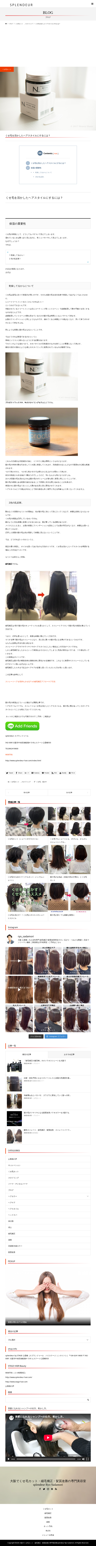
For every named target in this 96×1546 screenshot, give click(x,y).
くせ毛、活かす (41, 782)
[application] (48, 1438)
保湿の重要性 (36, 168)
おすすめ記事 (69, 1054)
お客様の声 (12, 1159)
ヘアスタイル (13, 1209)
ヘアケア (11, 1202)
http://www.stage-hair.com (16, 1382)
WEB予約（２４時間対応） (16, 1373)
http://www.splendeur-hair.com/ (18, 1377)
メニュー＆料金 (48, 1535)
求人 (10, 1227)
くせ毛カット (7, 69)
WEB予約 (9, 754)
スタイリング (26, 782)
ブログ (11, 1190)
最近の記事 (26, 1054)
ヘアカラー (12, 1196)
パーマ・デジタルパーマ (18, 1184)
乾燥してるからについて (43, 172)
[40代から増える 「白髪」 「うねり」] (19, 961)
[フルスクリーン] (87, 1459)
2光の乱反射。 (40, 177)
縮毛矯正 (11, 1233)
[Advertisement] (48, 45)
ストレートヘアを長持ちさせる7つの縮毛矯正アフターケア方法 (30, 681)
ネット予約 (48, 1526)
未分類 (11, 1221)
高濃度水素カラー (15, 1246)
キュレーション (14, 1165)
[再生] (8, 1459)
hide (55, 153)
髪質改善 (11, 1252)
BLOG (48, 1530)
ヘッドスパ (12, 1215)
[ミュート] (83, 1459)
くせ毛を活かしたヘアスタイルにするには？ (48, 163)
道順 (10, 1240)
